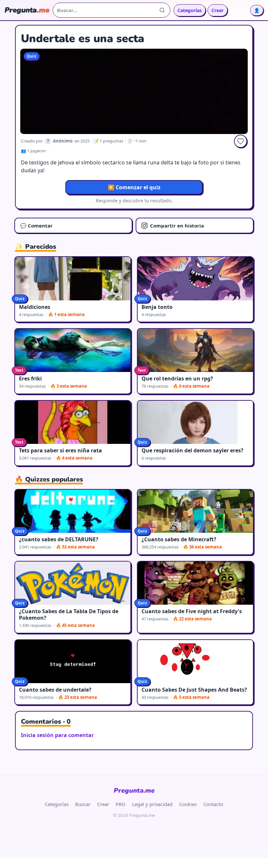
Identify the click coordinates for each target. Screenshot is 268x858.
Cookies (188, 804)
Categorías (189, 10)
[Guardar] (240, 141)
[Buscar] (162, 10)
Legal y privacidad (152, 804)
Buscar (83, 804)
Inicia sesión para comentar (57, 735)
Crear (217, 10)
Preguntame (134, 790)
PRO (121, 804)
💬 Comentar (36, 225)
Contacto (213, 804)
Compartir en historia (177, 225)
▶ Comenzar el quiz (134, 187)
